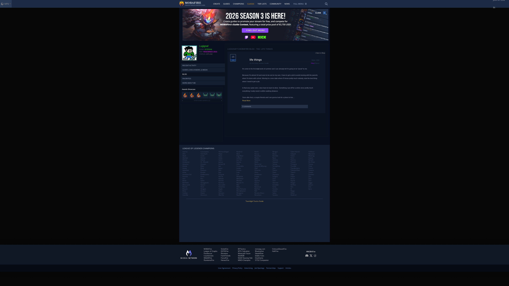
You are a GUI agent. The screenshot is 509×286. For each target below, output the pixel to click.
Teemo (293, 160)
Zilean (310, 185)
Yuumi (310, 172)
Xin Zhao (311, 162)
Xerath (310, 160)
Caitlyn (185, 193)
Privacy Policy (237, 268)
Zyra (310, 189)
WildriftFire (208, 258)
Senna (275, 164)
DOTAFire (224, 251)
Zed (309, 179)
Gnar (202, 187)
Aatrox (185, 152)
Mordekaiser (241, 191)
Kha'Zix (221, 195)
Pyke (256, 179)
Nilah (256, 162)
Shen (274, 172)
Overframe (259, 258)
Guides (226, 4)
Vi (291, 189)
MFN (6, 3)
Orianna (257, 170)
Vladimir (294, 195)
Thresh (293, 162)
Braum (185, 189)
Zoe (309, 187)
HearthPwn (259, 253)
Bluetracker (259, 251)
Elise (202, 168)
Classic (250, 4)
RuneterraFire (209, 260)
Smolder (276, 185)
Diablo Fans (259, 256)
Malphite (239, 176)
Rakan (256, 185)
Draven (203, 164)
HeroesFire (225, 260)
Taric (292, 158)
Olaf (256, 168)
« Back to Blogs (320, 53)
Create (216, 4)
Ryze (274, 158)
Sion (274, 179)
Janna (221, 162)
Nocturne (257, 164)
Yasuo (310, 164)
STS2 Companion (262, 260)
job (250, 63)
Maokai (239, 181)
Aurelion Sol (187, 174)
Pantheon (258, 174)
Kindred (239, 152)
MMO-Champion (244, 260)
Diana (203, 160)
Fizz (202, 179)
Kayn (220, 191)
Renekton (257, 195)
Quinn (256, 183)
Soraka (275, 189)
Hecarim (204, 195)
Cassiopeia (205, 152)
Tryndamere (295, 168)
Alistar (185, 160)
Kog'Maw (239, 156)
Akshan (185, 158)
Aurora (185, 176)
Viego (293, 191)
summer (261, 63)
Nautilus (257, 156)
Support (281, 268)
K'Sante (221, 174)
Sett (274, 168)
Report (317, 63)
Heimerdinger (224, 152)
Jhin (220, 170)
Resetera (224, 253)
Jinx (220, 172)
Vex (292, 187)
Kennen (221, 193)
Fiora (202, 176)
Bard (184, 181)
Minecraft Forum (244, 253)
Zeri (309, 181)
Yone (310, 166)
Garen (203, 185)
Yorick (310, 168)
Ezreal (203, 172)
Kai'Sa (221, 176)
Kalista (221, 179)
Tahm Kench (295, 152)
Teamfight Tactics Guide (255, 201)
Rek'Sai (257, 189)
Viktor (293, 193)
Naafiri (239, 195)
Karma (221, 181)
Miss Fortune (241, 189)
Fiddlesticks (205, 174)
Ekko (202, 166)
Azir (184, 179)
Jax (220, 166)
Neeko (256, 158)
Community (275, 4)
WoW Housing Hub (245, 258)
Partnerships (271, 268)
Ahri (184, 154)
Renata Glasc (259, 193)
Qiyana (257, 181)
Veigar (293, 183)
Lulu (238, 172)
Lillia (238, 164)
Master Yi (239, 183)
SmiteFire (224, 249)
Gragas (203, 189)
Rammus (257, 187)
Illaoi (220, 156)
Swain (275, 191)
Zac (309, 176)
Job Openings (259, 268)
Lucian (238, 170)
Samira (275, 160)
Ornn (256, 172)
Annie (185, 168)
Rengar (275, 152)
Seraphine (276, 166)
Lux (237, 174)
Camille (266, 63)
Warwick (311, 154)
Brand (185, 187)
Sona (274, 187)
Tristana (294, 164)
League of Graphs (210, 251)
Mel (237, 185)
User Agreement (224, 268)
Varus (293, 179)
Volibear (311, 152)
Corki (202, 156)
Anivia (185, 166)
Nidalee (257, 160)
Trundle (293, 166)
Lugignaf (203, 46)
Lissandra (240, 166)
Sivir (274, 181)
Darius (203, 158)
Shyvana (276, 174)
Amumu (185, 164)
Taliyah (293, 154)
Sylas (274, 193)
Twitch (293, 172)
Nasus (256, 154)
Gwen (203, 193)
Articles (288, 268)
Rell (255, 191)
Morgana (239, 193)
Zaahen (311, 174)
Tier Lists (262, 4)
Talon (293, 156)
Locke (238, 168)
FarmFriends (226, 256)
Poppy (256, 176)
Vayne (293, 181)
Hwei (220, 154)
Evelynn (203, 170)
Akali (184, 156)
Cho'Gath (204, 154)
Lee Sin (239, 160)
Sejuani (275, 162)
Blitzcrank (186, 185)
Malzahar (239, 179)
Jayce (220, 168)
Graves (203, 191)
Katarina (222, 187)
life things (256, 59)
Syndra (275, 195)
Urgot (293, 176)
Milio (238, 187)
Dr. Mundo (204, 162)
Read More (246, 101)
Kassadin (222, 185)
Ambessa (186, 162)
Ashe (184, 172)
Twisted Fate (295, 170)
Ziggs (310, 183)
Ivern (220, 160)
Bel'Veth (186, 183)
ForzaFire (224, 258)
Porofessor (208, 253)
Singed (275, 176)
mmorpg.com (260, 249)
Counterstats (209, 256)
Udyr (292, 174)
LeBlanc (239, 158)
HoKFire (275, 251)
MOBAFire (208, 249)
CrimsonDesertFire (279, 249)
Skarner (275, 183)
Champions (238, 4)
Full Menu (298, 4)
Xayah (310, 158)
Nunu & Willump (260, 166)
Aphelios (186, 170)
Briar (184, 191)
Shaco (275, 170)
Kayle (221, 189)
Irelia (220, 158)
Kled (238, 154)
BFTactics (242, 249)
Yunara (311, 170)
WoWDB (241, 256)
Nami (256, 152)
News (287, 4)
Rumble (275, 156)
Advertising (248, 268)
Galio (202, 181)
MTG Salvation (243, 251)
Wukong (311, 156)
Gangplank (205, 183)
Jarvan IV (222, 164)
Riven (275, 154)
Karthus (221, 183)
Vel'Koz (293, 185)
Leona (238, 162)
